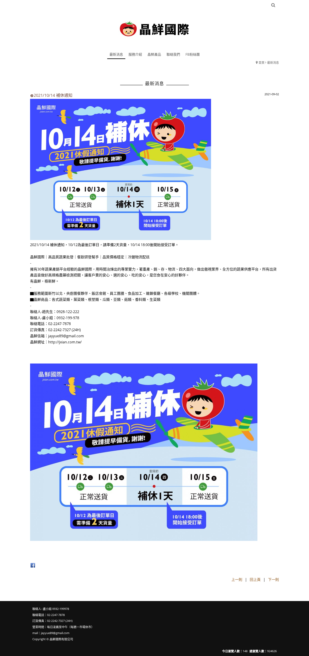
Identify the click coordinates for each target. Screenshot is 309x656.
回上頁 (255, 579)
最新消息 (273, 62)
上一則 (236, 579)
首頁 (261, 62)
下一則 (273, 579)
